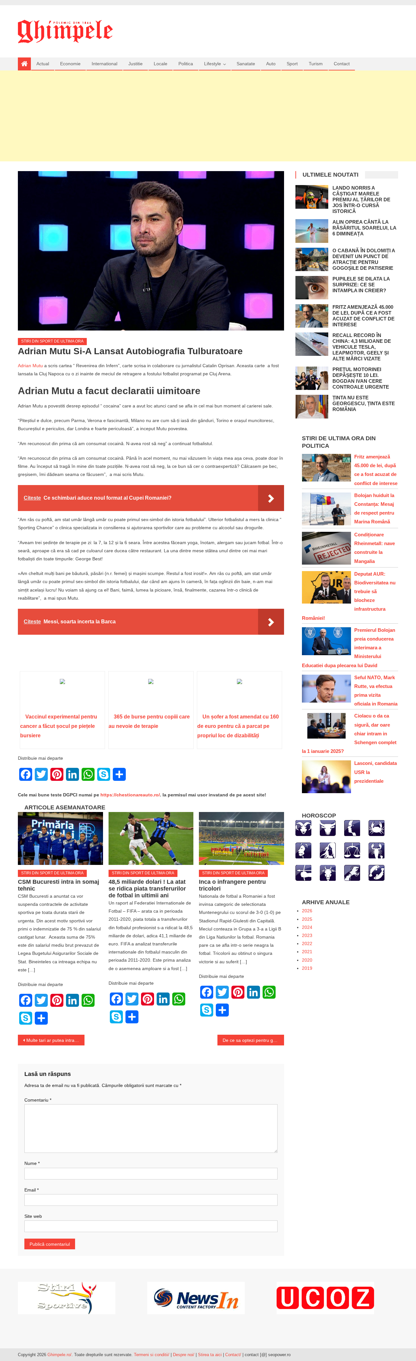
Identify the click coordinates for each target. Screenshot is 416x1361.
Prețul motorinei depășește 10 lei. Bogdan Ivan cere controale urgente (360, 378)
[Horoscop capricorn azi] (328, 872)
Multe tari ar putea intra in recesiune (55, 1040)
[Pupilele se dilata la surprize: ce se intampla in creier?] (311, 287)
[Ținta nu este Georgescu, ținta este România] (311, 406)
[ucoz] (325, 1297)
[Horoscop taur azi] (328, 827)
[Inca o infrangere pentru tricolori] (241, 838)
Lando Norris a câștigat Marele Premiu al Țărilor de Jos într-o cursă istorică (361, 199)
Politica (185, 63)
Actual (42, 63)
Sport (292, 63)
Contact (342, 63)
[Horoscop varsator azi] (352, 872)
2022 (307, 943)
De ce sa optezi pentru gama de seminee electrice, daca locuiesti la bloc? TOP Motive (253, 1040)
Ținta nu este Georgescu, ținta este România (363, 403)
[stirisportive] (66, 1297)
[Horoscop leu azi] (303, 850)
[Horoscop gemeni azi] (352, 827)
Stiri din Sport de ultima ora (52, 341)
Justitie (135, 63)
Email (31, 1189)
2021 (307, 951)
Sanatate (246, 63)
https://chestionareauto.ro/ (130, 794)
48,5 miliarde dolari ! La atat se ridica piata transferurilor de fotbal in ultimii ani (147, 889)
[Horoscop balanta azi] (352, 850)
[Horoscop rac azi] (376, 827)
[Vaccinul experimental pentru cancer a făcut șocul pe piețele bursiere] (62, 694)
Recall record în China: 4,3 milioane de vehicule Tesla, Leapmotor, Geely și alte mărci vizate (361, 346)
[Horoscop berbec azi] (303, 827)
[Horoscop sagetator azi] (303, 872)
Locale (160, 63)
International (104, 63)
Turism (316, 63)
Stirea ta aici (210, 1354)
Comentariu (37, 1100)
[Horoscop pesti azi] (376, 872)
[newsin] (196, 1297)
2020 (307, 960)
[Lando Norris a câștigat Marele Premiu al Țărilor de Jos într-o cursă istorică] (311, 196)
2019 (307, 968)
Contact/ (233, 1354)
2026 (307, 910)
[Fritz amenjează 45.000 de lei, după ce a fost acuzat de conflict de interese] (311, 316)
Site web (33, 1216)
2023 (307, 935)
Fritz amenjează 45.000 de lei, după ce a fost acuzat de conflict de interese (363, 315)
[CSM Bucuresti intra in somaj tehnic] (60, 838)
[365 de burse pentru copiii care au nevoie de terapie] (151, 694)
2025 (307, 919)
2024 (307, 927)
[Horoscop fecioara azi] (328, 850)
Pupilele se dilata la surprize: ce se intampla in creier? (361, 284)
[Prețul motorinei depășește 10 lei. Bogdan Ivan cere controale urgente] (311, 378)
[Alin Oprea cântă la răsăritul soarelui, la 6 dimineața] (311, 231)
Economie (70, 63)
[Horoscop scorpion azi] (376, 850)
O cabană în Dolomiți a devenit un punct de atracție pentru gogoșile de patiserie (363, 259)
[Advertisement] (208, 115)
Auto (271, 63)
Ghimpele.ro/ (59, 1354)
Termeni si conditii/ (151, 1354)
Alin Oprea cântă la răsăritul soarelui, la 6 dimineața (364, 227)
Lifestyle (212, 63)
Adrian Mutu (30, 365)
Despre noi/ (183, 1354)
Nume (32, 1163)
